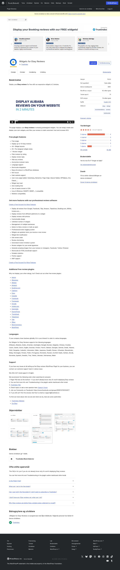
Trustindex (24, 64)
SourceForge (16, 312)
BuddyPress (97, 549)
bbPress (96, 546)
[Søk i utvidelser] (25, 19)
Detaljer (13, 72)
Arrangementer (76, 543)
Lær (51, 541)
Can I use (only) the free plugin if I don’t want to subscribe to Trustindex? (33, 492)
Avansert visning (85, 118)
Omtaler (22, 72)
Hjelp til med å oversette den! (76, 14)
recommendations (100, 109)
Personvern (10, 549)
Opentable (15, 309)
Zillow (13, 322)
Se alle (109, 150)
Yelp (13, 319)
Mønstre (31, 549)
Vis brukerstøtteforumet (88, 165)
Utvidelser (32, 546)
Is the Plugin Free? (15, 481)
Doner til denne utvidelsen (88, 182)
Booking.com (16, 288)
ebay (104, 106)
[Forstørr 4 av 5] (50, 429)
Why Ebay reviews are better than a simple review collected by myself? (32, 503)
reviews (108, 109)
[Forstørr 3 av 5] (50, 416)
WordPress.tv (54, 549)
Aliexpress (15, 280)
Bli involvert (75, 541)
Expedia (14, 296)
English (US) (107, 102)
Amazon (14, 285)
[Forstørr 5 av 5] (73, 416)
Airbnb (14, 277)
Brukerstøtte (107, 72)
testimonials (107, 113)
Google (14, 304)
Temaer (31, 543)
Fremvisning (32, 541)
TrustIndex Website (18, 401)
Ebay (13, 293)
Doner (74, 546)
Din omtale (83, 150)
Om (8, 541)
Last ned (93, 63)
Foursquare (15, 301)
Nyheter (9, 543)
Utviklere (52, 546)
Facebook (15, 298)
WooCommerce (17, 325)
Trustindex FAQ (16, 385)
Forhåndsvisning (105, 63)
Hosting (9, 546)
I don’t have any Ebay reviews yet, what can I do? (25, 497)
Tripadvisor (15, 317)
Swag (74, 549)
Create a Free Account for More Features (22, 204)
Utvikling (43, 72)
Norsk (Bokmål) (28, 559)
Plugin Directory (11, 9)
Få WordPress (112, 3)
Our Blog (14, 403)
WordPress (15, 327)
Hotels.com (15, 306)
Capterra (14, 290)
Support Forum (43, 387)
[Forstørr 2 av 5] (28, 429)
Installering (32, 72)
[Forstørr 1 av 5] (28, 416)
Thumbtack (15, 314)
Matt (95, 543)
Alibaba (14, 283)
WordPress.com (98, 541)
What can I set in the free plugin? (19, 486)
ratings (108, 106)
